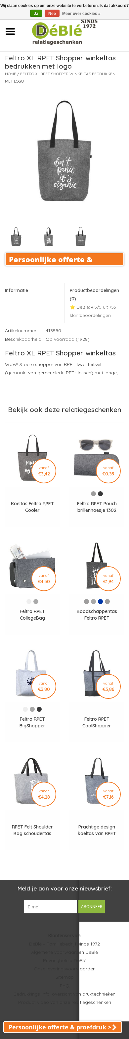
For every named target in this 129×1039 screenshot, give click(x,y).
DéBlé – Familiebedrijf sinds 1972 (64, 944)
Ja (36, 13)
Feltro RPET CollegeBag (32, 614)
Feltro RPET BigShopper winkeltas (32, 722)
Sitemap (65, 977)
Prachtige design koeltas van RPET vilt (97, 830)
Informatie (16, 290)
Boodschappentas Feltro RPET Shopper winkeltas (96, 614)
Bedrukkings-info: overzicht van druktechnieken (64, 994)
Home (10, 73)
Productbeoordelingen (94, 302)
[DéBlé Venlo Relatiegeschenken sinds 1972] (74, 31)
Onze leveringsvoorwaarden (65, 969)
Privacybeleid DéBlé (64, 960)
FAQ (64, 986)
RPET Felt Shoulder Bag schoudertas (32, 830)
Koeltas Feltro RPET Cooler (32, 507)
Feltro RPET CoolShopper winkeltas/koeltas (96, 722)
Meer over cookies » (81, 13)
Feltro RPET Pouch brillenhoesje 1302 (97, 507)
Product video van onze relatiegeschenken (64, 1002)
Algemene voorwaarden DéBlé (64, 952)
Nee (52, 13)
